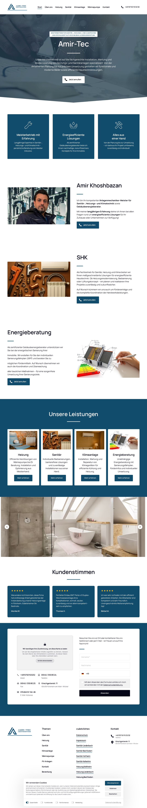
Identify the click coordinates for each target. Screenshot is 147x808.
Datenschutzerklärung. (113, 685)
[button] (140, 527)
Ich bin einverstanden (45, 660)
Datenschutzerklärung (113, 802)
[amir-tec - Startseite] (17, 7)
